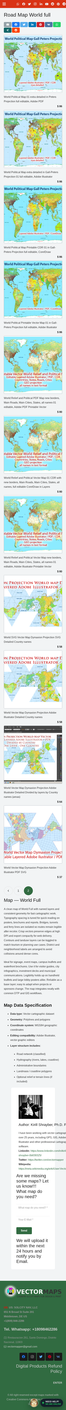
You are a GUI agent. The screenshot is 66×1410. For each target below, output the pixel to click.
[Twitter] (29, 4)
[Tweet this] (24, 24)
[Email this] (8, 24)
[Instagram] (35, 4)
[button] (51, 1403)
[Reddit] (52, 4)
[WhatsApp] (18, 4)
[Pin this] (40, 24)
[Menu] (4, 4)
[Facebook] (24, 4)
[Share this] (16, 24)
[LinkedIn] (41, 4)
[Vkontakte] (58, 1357)
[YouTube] (47, 4)
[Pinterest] (58, 4)
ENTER (57, 1382)
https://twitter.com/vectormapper (46, 1159)
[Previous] (8, 890)
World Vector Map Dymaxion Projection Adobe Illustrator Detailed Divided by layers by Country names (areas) (31, 792)
